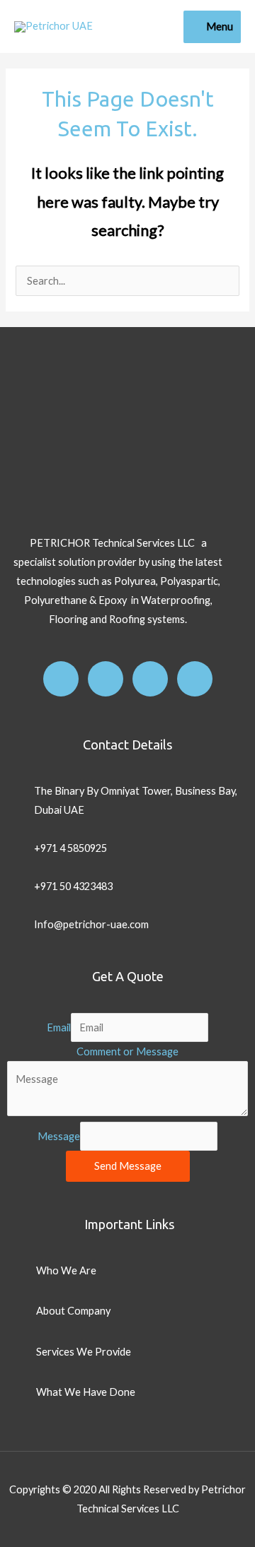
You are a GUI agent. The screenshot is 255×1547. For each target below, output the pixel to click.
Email (59, 1027)
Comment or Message (127, 1051)
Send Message (128, 1166)
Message (59, 1136)
